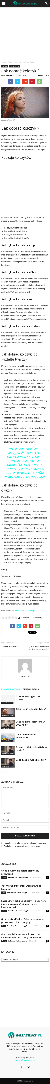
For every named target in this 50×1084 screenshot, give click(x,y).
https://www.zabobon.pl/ (25, 611)
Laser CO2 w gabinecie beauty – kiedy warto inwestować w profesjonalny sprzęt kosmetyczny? (24, 904)
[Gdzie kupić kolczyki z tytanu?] (8, 712)
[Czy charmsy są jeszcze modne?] (8, 699)
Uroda (4, 911)
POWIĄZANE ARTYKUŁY (10, 689)
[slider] (9, 617)
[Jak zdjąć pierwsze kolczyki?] (8, 763)
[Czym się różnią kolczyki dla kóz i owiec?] (8, 750)
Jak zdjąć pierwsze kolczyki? (31, 760)
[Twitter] (28, 1067)
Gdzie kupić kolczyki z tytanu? (31, 709)
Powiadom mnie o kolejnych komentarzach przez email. (25, 843)
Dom (3, 892)
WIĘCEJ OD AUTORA (31, 689)
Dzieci (4, 877)
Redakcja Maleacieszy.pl (18, 877)
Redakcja (10, 75)
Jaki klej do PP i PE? (10, 646)
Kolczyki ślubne (14, 66)
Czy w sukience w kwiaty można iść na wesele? (38, 647)
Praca (4, 941)
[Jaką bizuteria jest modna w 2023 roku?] (8, 724)
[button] (46, 3)
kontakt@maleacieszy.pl (25, 1060)
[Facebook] (21, 1067)
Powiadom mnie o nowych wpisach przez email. (22, 846)
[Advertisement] (25, 33)
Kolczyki (4, 66)
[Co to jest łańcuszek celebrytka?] (8, 737)
